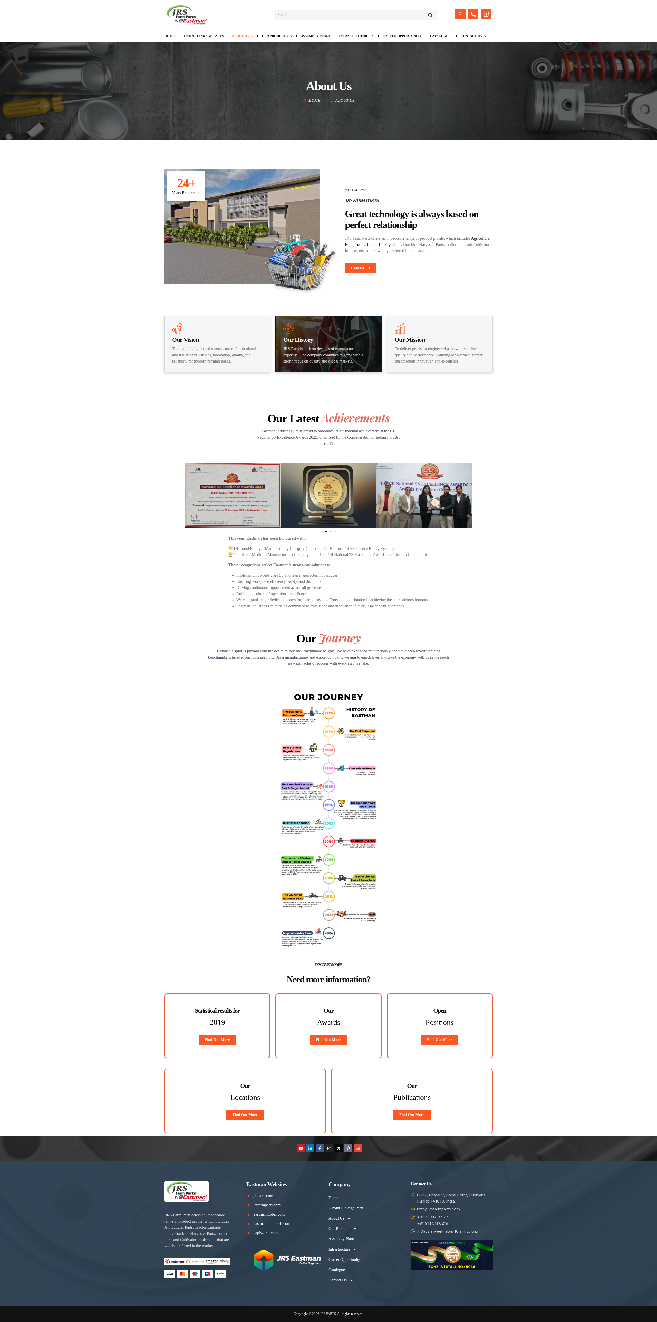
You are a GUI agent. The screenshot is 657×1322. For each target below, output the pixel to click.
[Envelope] (358, 1148)
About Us (240, 36)
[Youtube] (301, 1148)
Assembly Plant (316, 36)
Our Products (275, 36)
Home (169, 36)
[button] (190, 495)
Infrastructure (354, 36)
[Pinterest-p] (348, 1148)
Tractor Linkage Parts (383, 244)
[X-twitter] (339, 1148)
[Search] (430, 15)
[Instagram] (329, 1148)
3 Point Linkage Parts (203, 36)
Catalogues (441, 36)
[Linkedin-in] (310, 1148)
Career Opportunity (402, 36)
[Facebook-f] (320, 1148)
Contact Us (471, 36)
